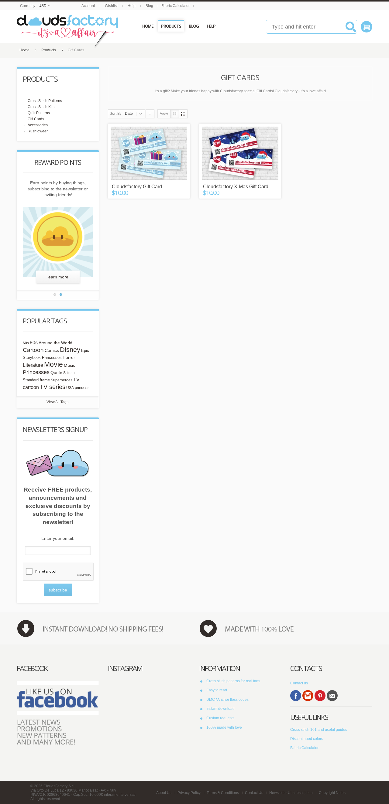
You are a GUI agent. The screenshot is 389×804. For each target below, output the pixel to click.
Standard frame (36, 380)
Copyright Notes (332, 793)
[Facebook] (295, 695)
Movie (53, 364)
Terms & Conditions (223, 793)
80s (34, 342)
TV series (52, 386)
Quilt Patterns (39, 113)
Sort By (116, 113)
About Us (163, 793)
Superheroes (61, 380)
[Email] (332, 695)
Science (70, 373)
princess (82, 387)
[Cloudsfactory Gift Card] (149, 153)
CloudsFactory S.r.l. (59, 786)
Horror (69, 357)
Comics (52, 350)
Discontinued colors (306, 739)
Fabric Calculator (175, 6)
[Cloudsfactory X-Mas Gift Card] (240, 153)
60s (26, 343)
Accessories (38, 125)
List (183, 114)
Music (69, 365)
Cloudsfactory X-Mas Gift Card (235, 186)
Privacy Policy (189, 793)
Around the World (55, 343)
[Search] (351, 29)
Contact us (299, 683)
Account (88, 6)
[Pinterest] (320, 695)
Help (132, 6)
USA (70, 388)
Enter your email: (57, 538)
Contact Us (254, 793)
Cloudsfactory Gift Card (137, 186)
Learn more (57, 276)
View (164, 113)
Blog (149, 6)
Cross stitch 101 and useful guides (318, 729)
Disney (70, 349)
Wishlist (111, 6)
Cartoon (33, 349)
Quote (56, 372)
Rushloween (38, 131)
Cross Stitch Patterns (45, 101)
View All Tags (57, 402)
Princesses (36, 372)
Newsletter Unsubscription (291, 793)
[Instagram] (307, 695)
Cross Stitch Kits (41, 107)
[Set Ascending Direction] (150, 114)
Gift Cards (36, 119)
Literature (33, 365)
